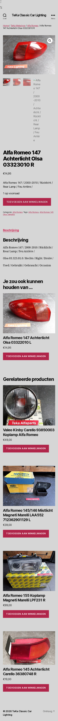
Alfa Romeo (32, 25)
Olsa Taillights (9, 214)
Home (6, 25)
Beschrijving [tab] (11, 230)
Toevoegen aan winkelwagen (27, 201)
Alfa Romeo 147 (46, 212)
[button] (49, 40)
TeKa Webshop (18, 25)
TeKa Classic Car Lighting (29, 15)
